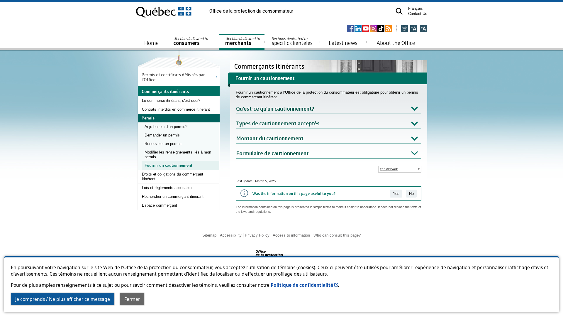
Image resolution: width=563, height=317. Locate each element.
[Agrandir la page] (423, 29)
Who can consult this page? (337, 235)
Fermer (132, 299)
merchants (243, 41)
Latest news (343, 42)
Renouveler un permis (163, 143)
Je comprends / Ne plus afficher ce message (62, 299)
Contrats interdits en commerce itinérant (176, 109)
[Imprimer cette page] (404, 29)
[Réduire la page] (413, 29)
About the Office (396, 42)
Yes (396, 193)
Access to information (291, 235)
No (411, 193)
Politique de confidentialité (304, 285)
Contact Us (417, 13)
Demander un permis (162, 135)
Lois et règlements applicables (168, 188)
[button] (399, 11)
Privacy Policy (257, 235)
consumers (191, 41)
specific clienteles (292, 41)
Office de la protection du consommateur (251, 11)
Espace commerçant (159, 205)
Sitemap (209, 235)
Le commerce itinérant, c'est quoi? (171, 100)
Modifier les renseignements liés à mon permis (178, 154)
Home (151, 42)
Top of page (389, 169)
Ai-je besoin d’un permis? (166, 126)
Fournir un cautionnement (168, 165)
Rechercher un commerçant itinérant (173, 196)
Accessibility (231, 235)
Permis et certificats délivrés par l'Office (173, 77)
